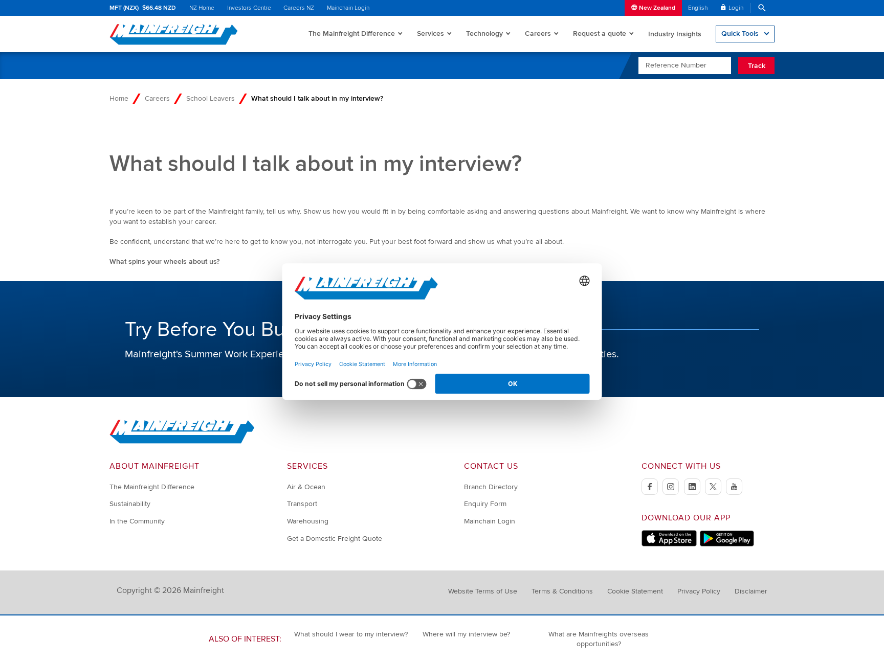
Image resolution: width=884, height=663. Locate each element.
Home (118, 98)
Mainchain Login (348, 8)
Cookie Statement (635, 591)
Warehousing (307, 521)
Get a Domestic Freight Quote (334, 538)
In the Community (137, 521)
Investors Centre (249, 8)
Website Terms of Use (482, 591)
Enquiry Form (485, 503)
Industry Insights (674, 34)
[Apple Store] (669, 544)
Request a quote (599, 33)
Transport (302, 503)
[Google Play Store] (726, 544)
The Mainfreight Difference (351, 33)
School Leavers (210, 98)
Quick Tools (740, 33)
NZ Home (201, 8)
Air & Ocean (306, 487)
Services (430, 33)
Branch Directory (491, 487)
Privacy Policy (698, 591)
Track (756, 65)
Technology (484, 33)
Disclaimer (751, 591)
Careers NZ (298, 8)
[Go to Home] (182, 441)
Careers (538, 33)
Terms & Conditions (562, 591)
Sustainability (129, 503)
